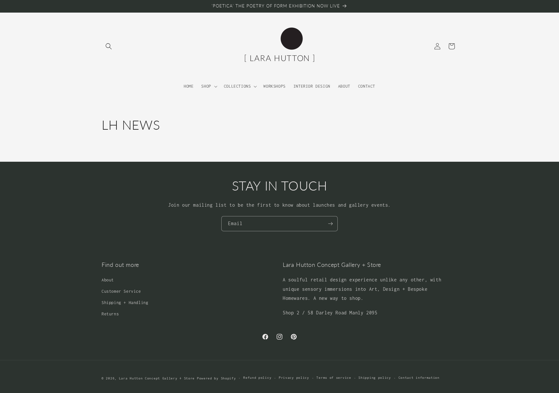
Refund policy (257, 377)
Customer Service (121, 291)
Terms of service (333, 377)
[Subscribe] (330, 223)
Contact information (419, 377)
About (108, 280)
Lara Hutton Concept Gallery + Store (157, 378)
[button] (109, 46)
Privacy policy (294, 377)
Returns (110, 313)
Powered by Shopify (216, 378)
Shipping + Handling (125, 302)
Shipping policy (374, 377)
